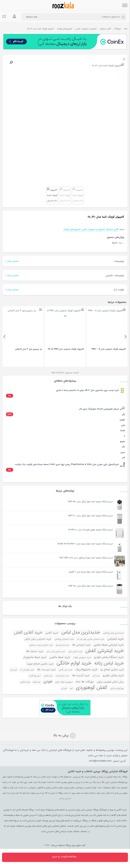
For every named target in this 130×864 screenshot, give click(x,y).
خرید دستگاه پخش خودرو (109, 657)
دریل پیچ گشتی (35, 675)
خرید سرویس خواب (82, 657)
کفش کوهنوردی (91, 687)
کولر (71, 688)
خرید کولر (96, 675)
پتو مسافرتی (25, 681)
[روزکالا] (62, 5)
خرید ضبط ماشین (60, 657)
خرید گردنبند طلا (81, 675)
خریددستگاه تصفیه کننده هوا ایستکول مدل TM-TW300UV (86, 558)
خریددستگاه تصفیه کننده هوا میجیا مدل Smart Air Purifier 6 (85, 544)
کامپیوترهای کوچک (64, 28)
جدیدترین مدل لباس (80, 632)
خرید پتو (13, 669)
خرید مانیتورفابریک (86, 669)
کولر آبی (64, 688)
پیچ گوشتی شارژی (117, 688)
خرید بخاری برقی (75, 651)
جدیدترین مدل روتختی (113, 633)
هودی (47, 681)
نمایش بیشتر (13, 261)
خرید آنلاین (51, 633)
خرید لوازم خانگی (74, 663)
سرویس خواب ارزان (64, 682)
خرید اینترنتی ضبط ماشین (109, 645)
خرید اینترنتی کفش (104, 650)
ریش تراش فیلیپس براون (110, 682)
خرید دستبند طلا (35, 651)
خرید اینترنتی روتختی (64, 639)
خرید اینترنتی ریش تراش (38, 639)
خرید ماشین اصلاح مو (112, 670)
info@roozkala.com (100, 761)
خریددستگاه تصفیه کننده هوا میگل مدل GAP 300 (90, 515)
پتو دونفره (36, 681)
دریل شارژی (48, 675)
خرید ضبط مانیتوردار (35, 657)
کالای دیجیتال (105, 28)
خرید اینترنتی (115, 638)
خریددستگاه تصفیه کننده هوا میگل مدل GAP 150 (90, 586)
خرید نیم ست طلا (46, 670)
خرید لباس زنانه (109, 663)
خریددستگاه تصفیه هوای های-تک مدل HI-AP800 (90, 529)
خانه (125, 28)
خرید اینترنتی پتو (62, 645)
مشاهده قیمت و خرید (64, 856)
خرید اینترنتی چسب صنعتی (41, 645)
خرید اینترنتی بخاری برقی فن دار (90, 639)
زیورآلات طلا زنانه (85, 682)
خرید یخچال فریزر (62, 675)
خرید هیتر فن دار (27, 669)
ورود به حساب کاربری (14, 16)
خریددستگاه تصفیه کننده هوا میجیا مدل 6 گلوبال (91, 572)
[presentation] (4, 336)
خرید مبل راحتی (65, 669)
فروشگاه (117, 28)
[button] (11, 62)
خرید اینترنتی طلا (81, 645)
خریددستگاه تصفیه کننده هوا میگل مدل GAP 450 (90, 501)
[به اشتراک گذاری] (124, 59)
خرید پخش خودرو (113, 675)
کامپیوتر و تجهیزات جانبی (85, 28)
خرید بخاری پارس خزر (56, 651)
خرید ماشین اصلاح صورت (39, 664)
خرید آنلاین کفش (28, 632)
